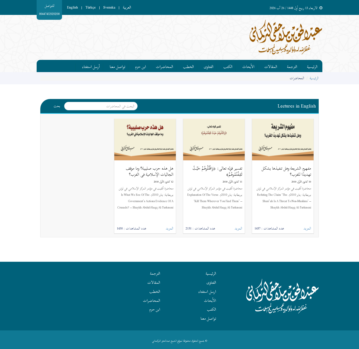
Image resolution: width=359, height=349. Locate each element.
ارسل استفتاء (207, 291)
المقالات (270, 66)
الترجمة (292, 66)
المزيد (307, 228)
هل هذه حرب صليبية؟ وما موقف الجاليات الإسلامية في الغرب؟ (149, 171)
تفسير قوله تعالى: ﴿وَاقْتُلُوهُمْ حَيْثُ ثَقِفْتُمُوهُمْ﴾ (217, 171)
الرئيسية (312, 66)
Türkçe (90, 7)
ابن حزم (140, 66)
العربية (127, 7)
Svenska (109, 7)
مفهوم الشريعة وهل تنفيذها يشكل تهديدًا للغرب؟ (286, 171)
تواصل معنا (117, 66)
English (72, 7)
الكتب (227, 66)
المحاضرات (164, 66)
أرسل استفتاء (91, 66)
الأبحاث (248, 66)
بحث (56, 105)
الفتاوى (208, 66)
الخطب (188, 66)
